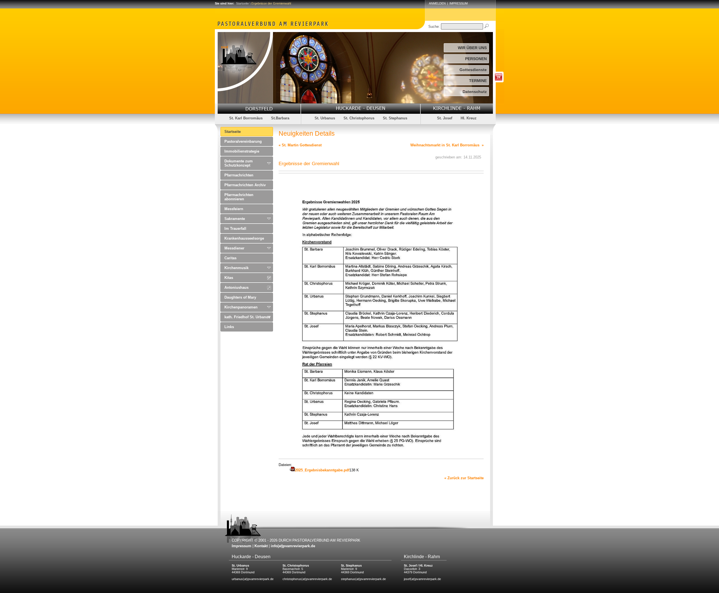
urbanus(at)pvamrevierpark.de (253, 579)
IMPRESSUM (458, 3)
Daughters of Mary (240, 297)
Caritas (230, 258)
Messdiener (234, 248)
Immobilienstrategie (241, 151)
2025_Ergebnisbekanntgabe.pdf (322, 470)
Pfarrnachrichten (238, 175)
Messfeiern (233, 209)
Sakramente (234, 219)
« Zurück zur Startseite (464, 478)
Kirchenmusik (236, 268)
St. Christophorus (358, 118)
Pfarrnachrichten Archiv (245, 185)
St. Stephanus (395, 118)
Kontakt (261, 546)
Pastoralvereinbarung (243, 141)
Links (229, 327)
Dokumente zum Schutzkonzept (238, 163)
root (224, 47)
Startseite (242, 3)
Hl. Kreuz (469, 118)
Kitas (228, 278)
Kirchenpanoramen (241, 307)
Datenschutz (475, 91)
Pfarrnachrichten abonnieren (238, 197)
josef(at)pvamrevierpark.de (422, 579)
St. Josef (444, 118)
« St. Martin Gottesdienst (300, 145)
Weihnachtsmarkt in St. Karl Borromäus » (447, 145)
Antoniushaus (236, 287)
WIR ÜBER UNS (472, 48)
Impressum (241, 546)
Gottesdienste (473, 69)
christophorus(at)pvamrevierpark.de (307, 579)
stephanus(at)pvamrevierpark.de (363, 579)
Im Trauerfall (235, 228)
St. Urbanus (325, 118)
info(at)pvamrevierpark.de (293, 546)
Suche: (434, 26)
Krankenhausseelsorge (244, 238)
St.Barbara (280, 118)
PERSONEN (476, 58)
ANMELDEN (437, 3)
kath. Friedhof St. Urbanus (247, 317)
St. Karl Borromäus (246, 118)
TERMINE (478, 80)
